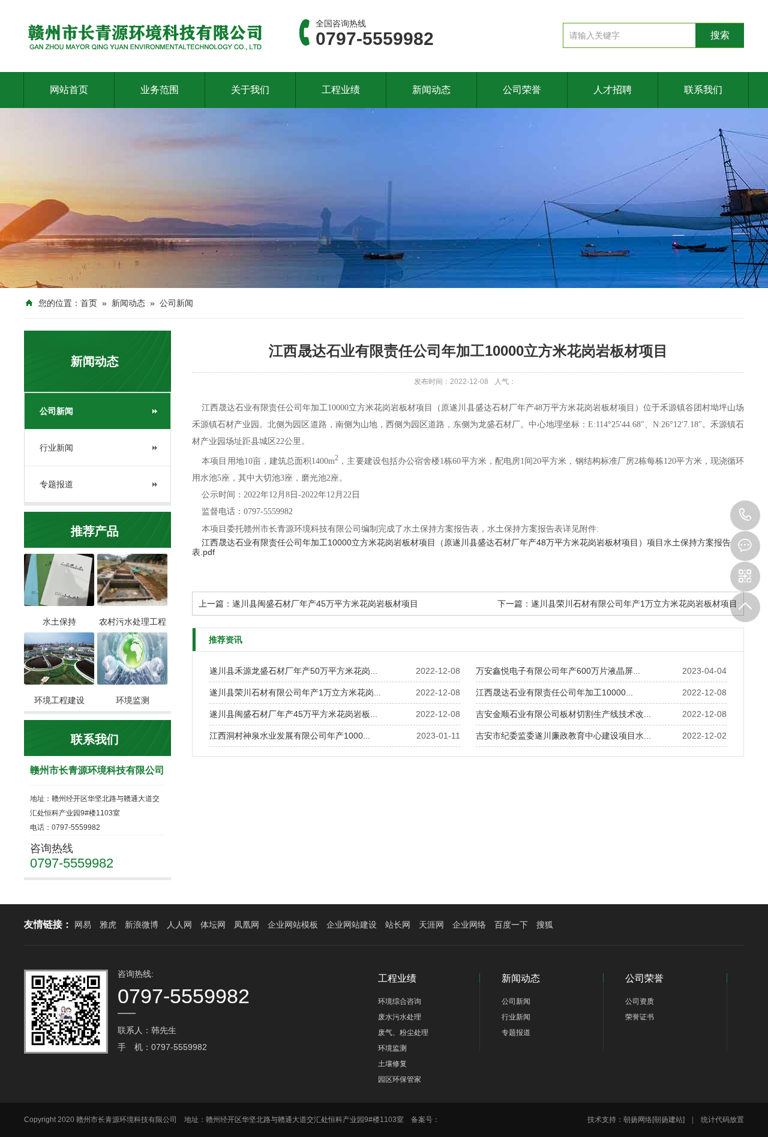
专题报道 (56, 484)
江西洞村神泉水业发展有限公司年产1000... (289, 735)
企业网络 (469, 924)
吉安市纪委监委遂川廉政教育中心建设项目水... (563, 735)
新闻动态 (431, 90)
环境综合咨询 (399, 1001)
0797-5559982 (745, 515)
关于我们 (250, 90)
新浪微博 (141, 924)
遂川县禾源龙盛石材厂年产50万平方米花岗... (293, 671)
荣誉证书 (639, 1017)
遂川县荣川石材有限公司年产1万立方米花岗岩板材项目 (634, 603)
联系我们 (703, 90)
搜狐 (544, 924)
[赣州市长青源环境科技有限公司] (143, 35)
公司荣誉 (522, 90)
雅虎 (108, 924)
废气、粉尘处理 (403, 1032)
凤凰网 (246, 924)
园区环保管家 (399, 1079)
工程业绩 (341, 90)
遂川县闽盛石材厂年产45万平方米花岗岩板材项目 (325, 603)
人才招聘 (612, 90)
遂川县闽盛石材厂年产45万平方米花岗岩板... (293, 714)
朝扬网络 (637, 1119)
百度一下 (511, 924)
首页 (88, 303)
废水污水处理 (399, 1017)
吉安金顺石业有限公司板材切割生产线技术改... (563, 714)
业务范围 (159, 90)
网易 (82, 924)
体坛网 (213, 924)
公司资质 (639, 1001)
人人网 (179, 924)
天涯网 (431, 924)
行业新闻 (56, 447)
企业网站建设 (351, 924)
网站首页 (69, 90)
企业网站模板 (293, 924)
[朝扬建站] (668, 1119)
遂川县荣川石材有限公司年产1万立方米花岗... (295, 692)
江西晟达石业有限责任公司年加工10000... (554, 692)
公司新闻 (176, 303)
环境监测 (392, 1048)
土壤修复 (392, 1064)
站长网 (397, 924)
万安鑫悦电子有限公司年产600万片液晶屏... (558, 671)
